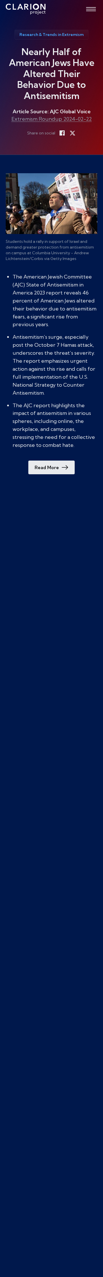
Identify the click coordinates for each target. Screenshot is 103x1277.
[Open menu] (91, 9)
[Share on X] (72, 133)
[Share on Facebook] (62, 133)
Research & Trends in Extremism (51, 34)
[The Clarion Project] (25, 9)
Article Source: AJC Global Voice (52, 111)
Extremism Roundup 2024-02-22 (51, 119)
